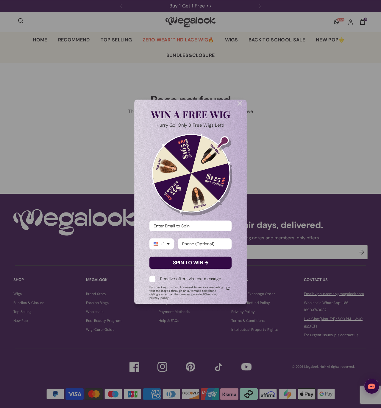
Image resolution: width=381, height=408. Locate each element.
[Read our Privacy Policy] (228, 288)
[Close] (240, 103)
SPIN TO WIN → (190, 262)
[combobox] (161, 243)
